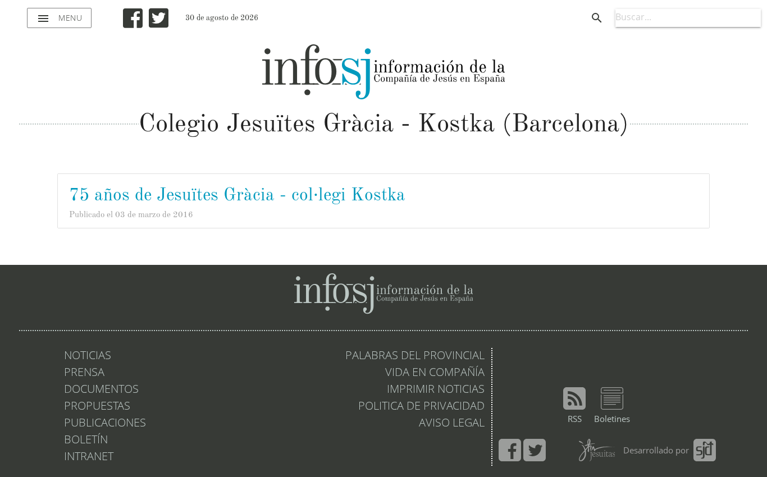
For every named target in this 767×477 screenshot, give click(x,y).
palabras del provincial (415, 356)
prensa (84, 373)
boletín (86, 440)
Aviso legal (452, 423)
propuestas (97, 406)
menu (59, 18)
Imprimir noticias (436, 390)
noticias (87, 356)
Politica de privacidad (421, 406)
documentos (101, 390)
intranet (88, 457)
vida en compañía (435, 373)
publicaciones (105, 423)
